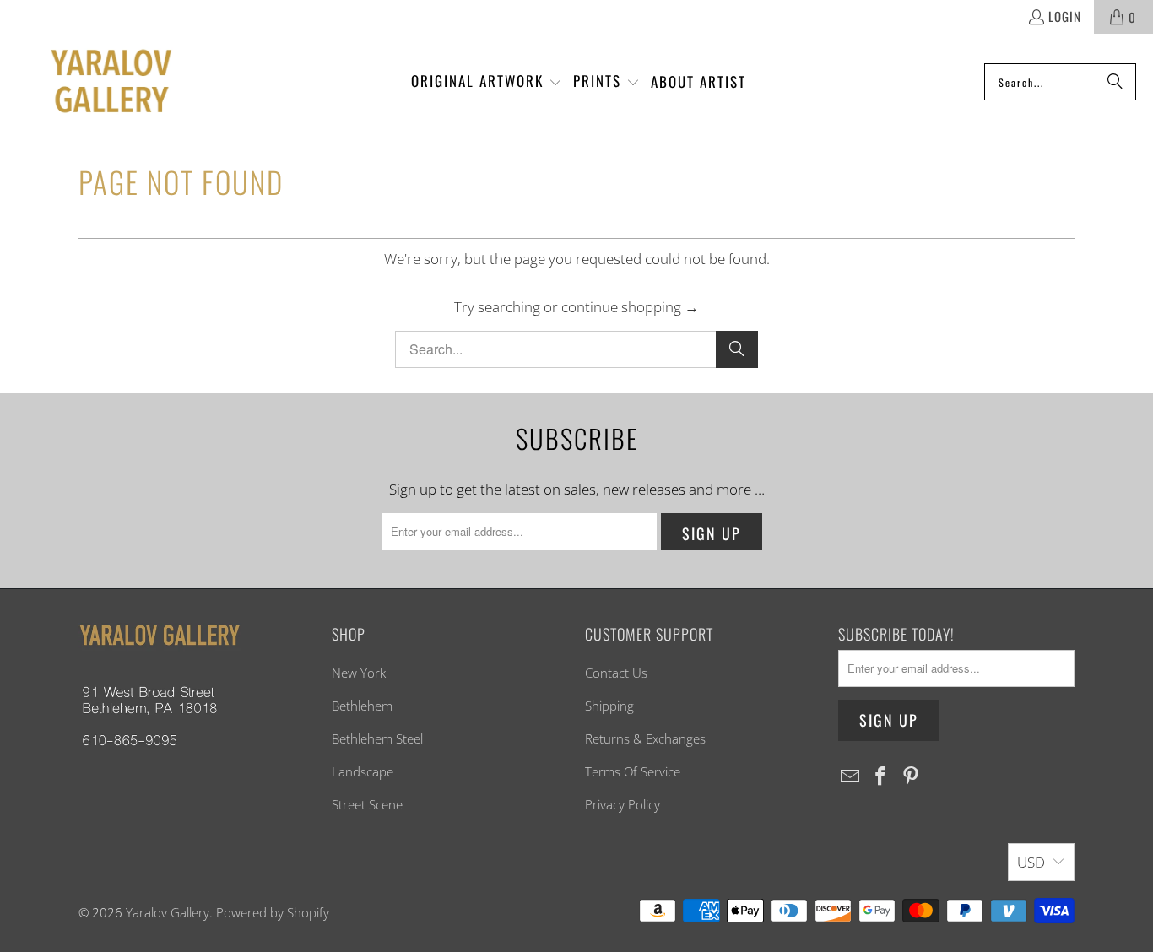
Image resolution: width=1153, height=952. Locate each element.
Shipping (609, 705)
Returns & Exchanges (645, 738)
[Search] (1115, 81)
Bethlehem (362, 705)
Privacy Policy (622, 804)
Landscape (362, 771)
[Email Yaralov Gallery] (850, 776)
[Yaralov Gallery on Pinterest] (910, 776)
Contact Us (616, 672)
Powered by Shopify (272, 912)
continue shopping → (630, 306)
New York (359, 672)
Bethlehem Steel (377, 738)
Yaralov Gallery (167, 912)
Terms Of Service (632, 771)
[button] (486, 82)
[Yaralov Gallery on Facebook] (881, 776)
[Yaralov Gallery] (95, 82)
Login (1064, 16)
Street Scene (367, 804)
